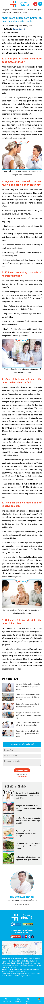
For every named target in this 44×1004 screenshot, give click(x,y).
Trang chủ (5, 10)
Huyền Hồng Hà (18, 29)
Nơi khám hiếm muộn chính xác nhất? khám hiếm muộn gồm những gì (28, 686)
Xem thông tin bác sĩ (22, 904)
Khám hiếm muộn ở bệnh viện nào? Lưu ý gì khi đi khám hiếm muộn (28, 733)
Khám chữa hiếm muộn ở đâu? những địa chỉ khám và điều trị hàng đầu (28, 697)
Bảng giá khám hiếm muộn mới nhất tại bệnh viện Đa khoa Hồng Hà (28, 715)
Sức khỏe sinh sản (17, 10)
